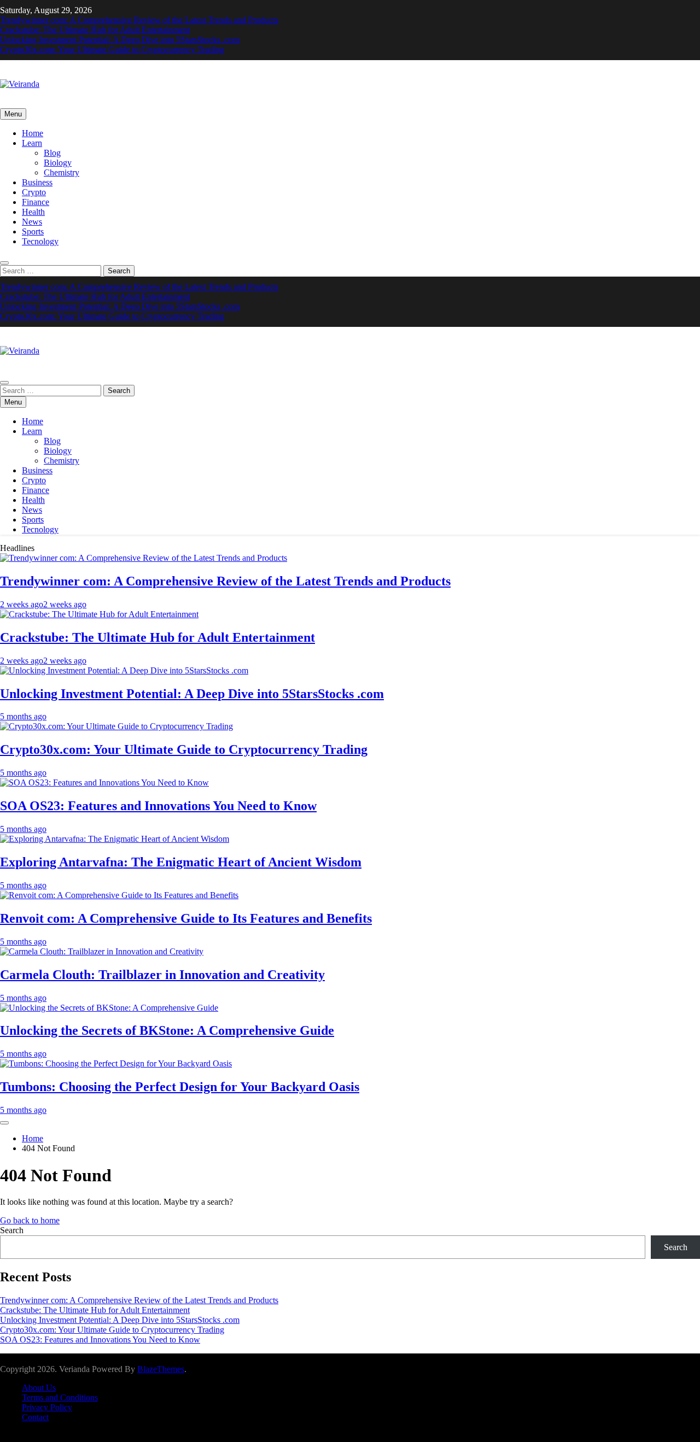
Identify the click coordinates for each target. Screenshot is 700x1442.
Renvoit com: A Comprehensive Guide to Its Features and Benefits (186, 918)
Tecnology (40, 241)
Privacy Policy (47, 1407)
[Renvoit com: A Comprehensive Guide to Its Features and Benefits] (119, 895)
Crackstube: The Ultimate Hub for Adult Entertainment (95, 29)
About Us (39, 1387)
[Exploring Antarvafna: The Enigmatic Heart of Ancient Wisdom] (114, 838)
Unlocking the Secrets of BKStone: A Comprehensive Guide (167, 1030)
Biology (58, 162)
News (32, 221)
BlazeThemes (160, 1369)
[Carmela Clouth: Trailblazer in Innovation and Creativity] (101, 951)
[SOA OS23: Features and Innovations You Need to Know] (104, 782)
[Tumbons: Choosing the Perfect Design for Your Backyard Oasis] (116, 1063)
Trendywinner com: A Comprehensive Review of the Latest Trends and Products (139, 20)
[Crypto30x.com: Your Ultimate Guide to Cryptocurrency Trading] (116, 726)
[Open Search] (4, 263)
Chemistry (61, 172)
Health (33, 211)
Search (12, 1230)
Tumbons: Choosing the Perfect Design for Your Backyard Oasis (179, 1087)
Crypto (34, 192)
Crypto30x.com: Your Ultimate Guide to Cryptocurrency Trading (112, 49)
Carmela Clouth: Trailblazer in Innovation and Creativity (162, 975)
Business (37, 182)
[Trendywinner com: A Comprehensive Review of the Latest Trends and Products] (143, 557)
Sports (33, 231)
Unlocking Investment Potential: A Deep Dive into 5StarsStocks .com (120, 39)
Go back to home (30, 1220)
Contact (35, 1417)
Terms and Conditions (60, 1397)
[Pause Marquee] (4, 1122)
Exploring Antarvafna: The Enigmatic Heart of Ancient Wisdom (180, 862)
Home (32, 133)
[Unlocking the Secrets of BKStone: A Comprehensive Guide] (109, 1007)
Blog (52, 152)
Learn (32, 143)
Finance (35, 202)
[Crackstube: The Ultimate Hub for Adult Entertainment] (99, 614)
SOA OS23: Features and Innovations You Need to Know (158, 806)
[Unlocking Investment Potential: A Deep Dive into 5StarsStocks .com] (124, 670)
